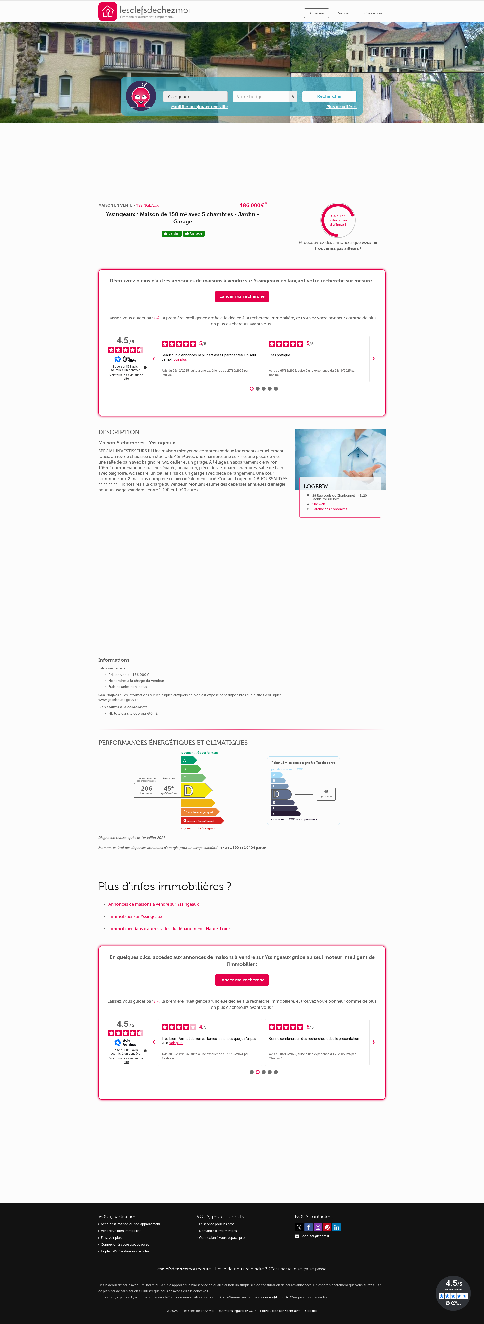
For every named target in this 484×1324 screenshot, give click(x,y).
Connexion (373, 13)
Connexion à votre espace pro (222, 1238)
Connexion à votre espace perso (125, 1244)
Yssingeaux (147, 205)
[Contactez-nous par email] (297, 1236)
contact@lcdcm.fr (315, 1236)
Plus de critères (341, 106)
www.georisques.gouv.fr (118, 700)
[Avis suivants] (373, 359)
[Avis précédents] (153, 359)
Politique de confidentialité (280, 1311)
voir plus (180, 359)
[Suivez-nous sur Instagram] (318, 1227)
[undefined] (145, 367)
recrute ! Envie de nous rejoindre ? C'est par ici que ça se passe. (242, 1268)
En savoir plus (111, 1238)
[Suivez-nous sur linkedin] (336, 1227)
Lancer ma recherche (242, 296)
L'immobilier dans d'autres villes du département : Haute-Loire (169, 928)
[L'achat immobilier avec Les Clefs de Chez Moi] (144, 11)
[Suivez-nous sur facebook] (308, 1227)
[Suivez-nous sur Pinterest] (327, 1227)
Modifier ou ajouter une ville (199, 106)
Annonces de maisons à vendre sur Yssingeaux (153, 904)
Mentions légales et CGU (237, 1311)
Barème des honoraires (329, 509)
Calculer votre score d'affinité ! (338, 220)
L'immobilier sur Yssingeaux (135, 916)
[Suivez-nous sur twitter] (299, 1227)
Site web (318, 504)
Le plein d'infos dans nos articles (125, 1251)
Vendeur (345, 13)
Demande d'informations (218, 1231)
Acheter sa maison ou (130, 1224)
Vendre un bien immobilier (121, 1231)
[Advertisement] (242, 161)
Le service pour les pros (216, 1224)
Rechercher (329, 96)
